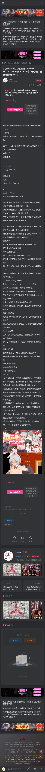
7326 (19, 556)
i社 (19, 750)
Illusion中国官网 (9, 28)
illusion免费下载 (19, 39)
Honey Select (16, 30)
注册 (31, 640)
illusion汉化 (30, 39)
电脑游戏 (24, 63)
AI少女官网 (13, 41)
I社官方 (15, 708)
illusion (11, 79)
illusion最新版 (29, 36)
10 (29, 556)
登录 (16, 640)
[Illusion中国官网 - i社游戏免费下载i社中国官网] (22, 737)
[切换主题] (41, 756)
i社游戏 (30, 712)
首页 (4, 63)
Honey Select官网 (31, 41)
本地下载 (16, 109)
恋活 (8, 30)
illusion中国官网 (9, 750)
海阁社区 (21, 708)
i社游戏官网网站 (30, 752)
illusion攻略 (19, 36)
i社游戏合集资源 (27, 750)
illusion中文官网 (9, 36)
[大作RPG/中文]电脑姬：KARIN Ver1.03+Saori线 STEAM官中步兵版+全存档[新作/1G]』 (22, 71)
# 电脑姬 (7, 524)
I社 (22, 752)
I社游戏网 (28, 708)
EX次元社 (36, 708)
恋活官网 (20, 41)
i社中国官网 (11, 44)
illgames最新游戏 (13, 63)
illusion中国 (7, 708)
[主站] (41, 751)
